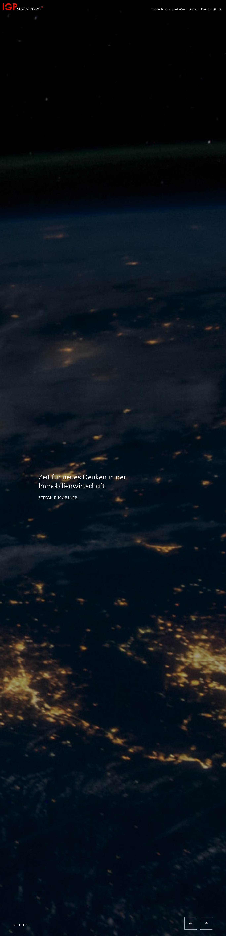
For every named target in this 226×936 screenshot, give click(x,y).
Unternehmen (159, 9)
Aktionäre (179, 9)
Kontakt (206, 9)
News (193, 9)
